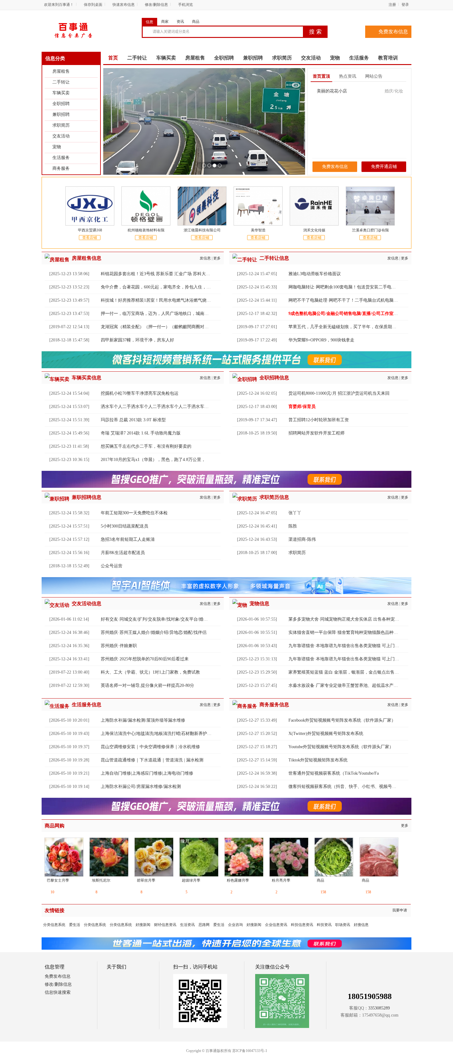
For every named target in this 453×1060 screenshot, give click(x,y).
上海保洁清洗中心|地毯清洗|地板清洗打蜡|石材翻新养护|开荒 (159, 733)
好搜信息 (361, 925)
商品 (195, 21)
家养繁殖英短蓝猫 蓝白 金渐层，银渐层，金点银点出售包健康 (347, 672)
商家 (165, 21)
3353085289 (379, 1008)
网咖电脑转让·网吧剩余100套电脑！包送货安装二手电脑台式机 (348, 287)
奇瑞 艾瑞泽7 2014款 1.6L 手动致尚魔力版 (141, 433)
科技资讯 (324, 925)
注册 (392, 4)
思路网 (204, 925)
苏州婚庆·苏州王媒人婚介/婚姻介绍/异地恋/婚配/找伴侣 (153, 632)
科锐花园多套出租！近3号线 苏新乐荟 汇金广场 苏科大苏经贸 (160, 273)
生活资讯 (187, 925)
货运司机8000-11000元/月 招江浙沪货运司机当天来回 (339, 393)
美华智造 (258, 230)
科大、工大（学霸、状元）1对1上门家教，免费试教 (150, 672)
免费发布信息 (393, 31)
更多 (217, 258)
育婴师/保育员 (302, 406)
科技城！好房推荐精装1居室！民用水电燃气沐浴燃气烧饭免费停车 (164, 300)
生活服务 (61, 157)
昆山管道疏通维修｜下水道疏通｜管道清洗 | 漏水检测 (152, 760)
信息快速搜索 (58, 992)
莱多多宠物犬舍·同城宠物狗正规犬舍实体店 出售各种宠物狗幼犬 (350, 619)
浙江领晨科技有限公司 (202, 230)
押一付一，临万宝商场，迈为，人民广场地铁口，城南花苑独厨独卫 (165, 313)
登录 (405, 4)
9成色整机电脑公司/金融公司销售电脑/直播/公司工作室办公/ (345, 313)
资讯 (180, 21)
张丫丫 (294, 513)
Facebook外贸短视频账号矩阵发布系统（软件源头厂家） (342, 720)
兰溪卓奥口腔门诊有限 (370, 230)
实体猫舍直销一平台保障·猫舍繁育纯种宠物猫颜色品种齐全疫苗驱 (351, 632)
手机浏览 (185, 4)
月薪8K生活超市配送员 (123, 552)
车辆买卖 (61, 93)
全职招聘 (61, 103)
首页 (113, 57)
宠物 (56, 147)
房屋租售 (61, 71)
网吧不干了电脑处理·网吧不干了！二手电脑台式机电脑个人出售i (350, 300)
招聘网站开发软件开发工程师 (316, 433)
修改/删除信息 (156, 4)
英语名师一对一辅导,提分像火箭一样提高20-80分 (147, 685)
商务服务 (61, 168)
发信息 (205, 258)
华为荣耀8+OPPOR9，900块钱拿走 (321, 340)
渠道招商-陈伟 (302, 539)
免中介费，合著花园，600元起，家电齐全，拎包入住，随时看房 (162, 287)
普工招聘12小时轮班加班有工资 (318, 420)
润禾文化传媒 (314, 230)
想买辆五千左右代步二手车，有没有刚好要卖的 (146, 446)
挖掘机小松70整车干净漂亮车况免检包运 (139, 393)
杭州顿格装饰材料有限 (146, 230)
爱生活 (74, 925)
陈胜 (292, 526)
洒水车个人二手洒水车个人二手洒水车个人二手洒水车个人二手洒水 (165, 406)
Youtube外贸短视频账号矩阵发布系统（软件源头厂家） (341, 746)
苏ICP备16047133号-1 (249, 1051)
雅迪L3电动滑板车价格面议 (314, 273)
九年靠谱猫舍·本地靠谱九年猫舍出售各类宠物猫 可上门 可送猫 (348, 645)
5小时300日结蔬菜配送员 (124, 526)
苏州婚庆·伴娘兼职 (119, 645)
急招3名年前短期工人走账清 (128, 539)
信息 (149, 22)
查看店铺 (89, 237)
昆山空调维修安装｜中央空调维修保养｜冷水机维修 (150, 746)
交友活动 (61, 136)
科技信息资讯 (302, 925)
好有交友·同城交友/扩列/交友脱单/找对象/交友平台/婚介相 (156, 619)
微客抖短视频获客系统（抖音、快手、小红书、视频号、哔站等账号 (353, 786)
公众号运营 (111, 566)
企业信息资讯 (276, 925)
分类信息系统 (54, 925)
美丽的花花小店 (332, 91)
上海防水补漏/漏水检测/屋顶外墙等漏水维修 (143, 720)
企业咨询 (235, 925)
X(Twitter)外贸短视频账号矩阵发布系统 (325, 733)
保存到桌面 (93, 4)
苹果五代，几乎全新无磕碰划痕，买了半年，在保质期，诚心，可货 (353, 326)
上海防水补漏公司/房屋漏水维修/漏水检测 (141, 786)
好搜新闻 (143, 925)
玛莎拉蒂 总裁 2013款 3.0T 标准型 (133, 420)
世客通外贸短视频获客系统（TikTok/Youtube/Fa (333, 773)
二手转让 (61, 82)
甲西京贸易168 (90, 230)
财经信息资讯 (165, 925)
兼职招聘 (61, 114)
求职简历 (61, 125)
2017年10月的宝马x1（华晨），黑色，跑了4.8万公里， (153, 459)
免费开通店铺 (384, 166)
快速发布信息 (123, 4)
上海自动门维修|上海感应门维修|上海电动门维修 (147, 773)
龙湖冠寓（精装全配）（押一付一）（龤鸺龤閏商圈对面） (157, 326)
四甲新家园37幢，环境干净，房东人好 (137, 340)
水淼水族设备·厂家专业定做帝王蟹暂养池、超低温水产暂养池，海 (351, 685)
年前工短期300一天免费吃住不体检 (134, 513)
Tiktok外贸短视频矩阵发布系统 (318, 760)
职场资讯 (342, 925)
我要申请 (399, 910)
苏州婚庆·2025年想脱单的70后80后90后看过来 (145, 659)
